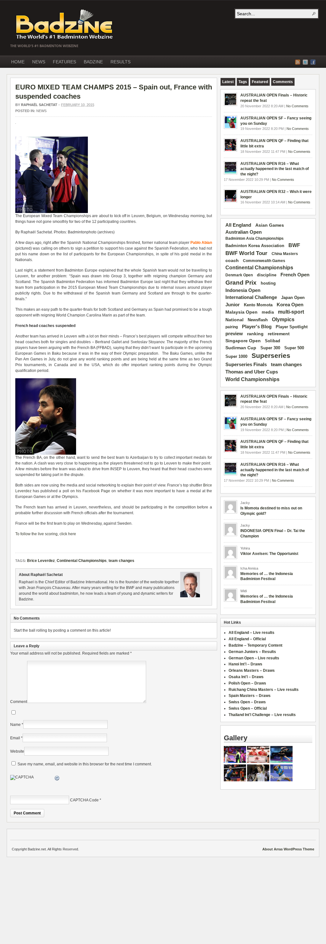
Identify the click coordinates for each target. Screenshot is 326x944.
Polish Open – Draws (247, 683)
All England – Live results (251, 632)
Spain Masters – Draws (250, 695)
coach (232, 260)
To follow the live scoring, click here (45, 534)
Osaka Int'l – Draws (246, 677)
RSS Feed (297, 62)
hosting (268, 283)
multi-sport (291, 312)
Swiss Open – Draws (247, 702)
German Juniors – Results (252, 651)
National (234, 319)
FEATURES (64, 61)
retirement (279, 333)
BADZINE (93, 61)
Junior (232, 304)
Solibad (272, 340)
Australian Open (243, 232)
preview (234, 333)
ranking (255, 333)
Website (17, 751)
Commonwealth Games (264, 261)
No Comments (297, 106)
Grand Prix (241, 282)
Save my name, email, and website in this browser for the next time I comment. (85, 764)
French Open (294, 274)
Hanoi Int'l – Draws (245, 664)
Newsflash (258, 320)
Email (15, 738)
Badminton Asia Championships (254, 238)
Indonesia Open (242, 290)
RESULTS (120, 61)
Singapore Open (243, 340)
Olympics (283, 319)
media (268, 312)
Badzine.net (65, 24)
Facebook (312, 62)
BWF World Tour (246, 253)
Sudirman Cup (240, 347)
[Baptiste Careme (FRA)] (45, 453)
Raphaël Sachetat (39, 105)
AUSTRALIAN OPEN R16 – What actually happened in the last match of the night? (274, 169)
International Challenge (251, 297)
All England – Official (247, 639)
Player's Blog (257, 326)
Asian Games (269, 225)
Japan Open (293, 297)
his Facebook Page (93, 491)
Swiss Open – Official (248, 708)
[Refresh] (57, 779)
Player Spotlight (292, 326)
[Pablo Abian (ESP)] (51, 211)
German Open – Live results (254, 658)
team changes (121, 560)
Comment (18, 701)
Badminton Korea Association (254, 245)
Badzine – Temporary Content (255, 645)
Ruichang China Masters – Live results (264, 689)
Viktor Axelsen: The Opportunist (269, 553)
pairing (231, 327)
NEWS (38, 61)
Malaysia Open (241, 312)
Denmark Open (239, 275)
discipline (266, 275)
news (41, 111)
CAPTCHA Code (84, 800)
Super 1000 (236, 356)
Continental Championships (82, 560)
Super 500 (294, 347)
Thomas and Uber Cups (251, 371)
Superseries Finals (246, 364)
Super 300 (270, 348)
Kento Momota (258, 304)
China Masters (285, 254)
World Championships (252, 379)
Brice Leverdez (41, 560)
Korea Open (290, 304)
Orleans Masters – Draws (252, 670)
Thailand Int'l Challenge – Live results (262, 715)
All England (238, 225)
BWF (294, 245)
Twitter (305, 62)
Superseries (271, 355)
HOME (18, 61)
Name (15, 724)
